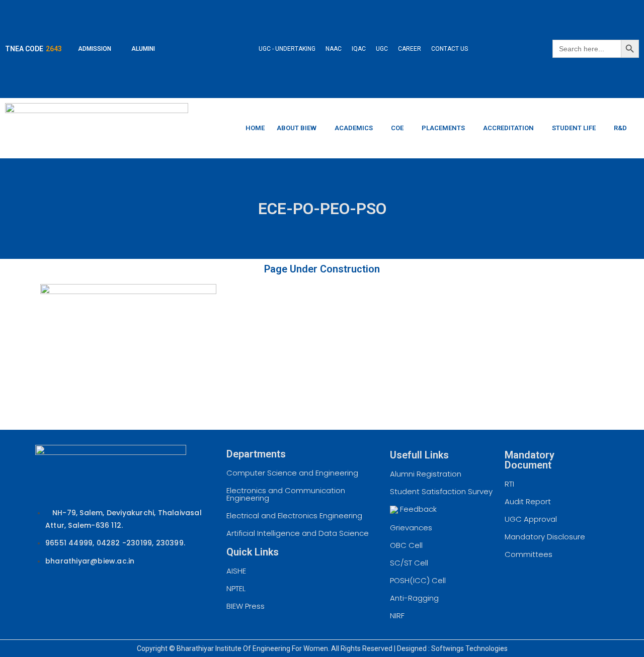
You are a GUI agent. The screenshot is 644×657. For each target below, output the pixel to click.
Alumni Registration (425, 473)
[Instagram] (500, 46)
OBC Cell (406, 545)
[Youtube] (500, 75)
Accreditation (508, 128)
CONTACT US (449, 48)
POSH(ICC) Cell (418, 580)
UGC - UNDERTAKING (287, 48)
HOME (255, 128)
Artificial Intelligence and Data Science (297, 533)
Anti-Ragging (414, 598)
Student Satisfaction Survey (441, 491)
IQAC (359, 48)
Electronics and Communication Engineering (285, 494)
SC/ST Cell (409, 562)
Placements (443, 128)
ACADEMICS (354, 128)
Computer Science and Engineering (292, 472)
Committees (528, 554)
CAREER (409, 48)
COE (397, 128)
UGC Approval (531, 519)
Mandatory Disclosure (545, 536)
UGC (382, 48)
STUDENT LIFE (574, 128)
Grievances (411, 527)
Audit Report (528, 501)
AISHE (236, 571)
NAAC (334, 48)
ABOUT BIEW (296, 128)
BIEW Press (245, 606)
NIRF (397, 615)
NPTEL (236, 588)
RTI (509, 484)
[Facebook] (500, 17)
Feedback (417, 509)
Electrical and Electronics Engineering (294, 515)
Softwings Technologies (469, 648)
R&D (620, 128)
